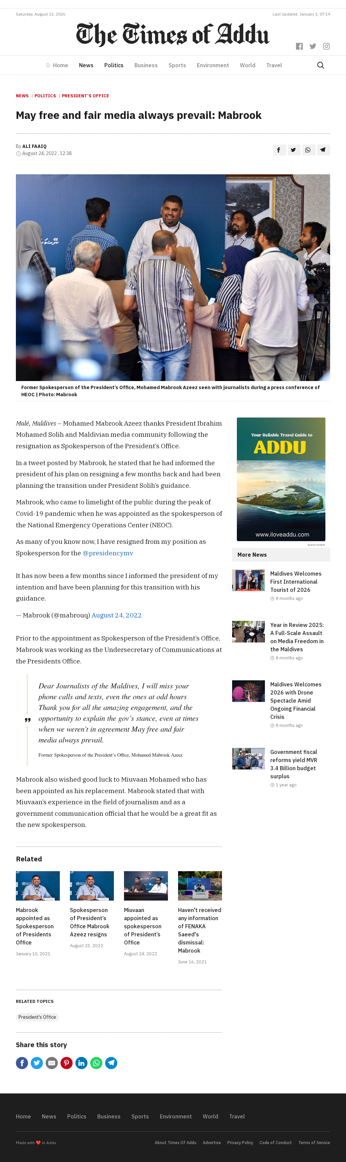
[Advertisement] (281, 857)
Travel (274, 65)
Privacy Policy (240, 1142)
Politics (114, 65)
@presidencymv (107, 553)
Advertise (212, 1142)
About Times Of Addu (175, 1142)
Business (146, 65)
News (86, 65)
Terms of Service (314, 1142)
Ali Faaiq (34, 146)
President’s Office (85, 96)
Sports (177, 65)
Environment (213, 65)
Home (60, 65)
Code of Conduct (276, 1142)
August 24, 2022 (117, 615)
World (247, 65)
